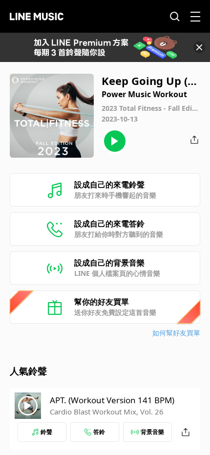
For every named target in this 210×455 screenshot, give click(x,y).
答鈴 (99, 432)
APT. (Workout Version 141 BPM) (112, 400)
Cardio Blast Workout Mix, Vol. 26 (107, 411)
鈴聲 (46, 432)
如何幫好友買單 (176, 332)
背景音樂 (152, 432)
